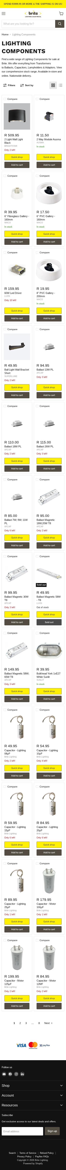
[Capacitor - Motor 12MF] (49, 957)
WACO (7, 222)
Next (47, 1023)
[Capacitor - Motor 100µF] (49, 881)
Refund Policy (47, 1153)
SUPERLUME (10, 376)
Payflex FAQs (42, 1156)
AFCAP (40, 373)
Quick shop (17, 157)
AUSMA (40, 142)
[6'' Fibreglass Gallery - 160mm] (17, 193)
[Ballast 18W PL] (17, 423)
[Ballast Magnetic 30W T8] (17, 574)
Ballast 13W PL (45, 369)
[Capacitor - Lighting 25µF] (17, 881)
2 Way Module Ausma (49, 139)
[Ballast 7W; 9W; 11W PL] (17, 497)
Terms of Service (27, 1153)
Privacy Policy (24, 1156)
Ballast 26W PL (45, 446)
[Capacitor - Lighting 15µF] (17, 804)
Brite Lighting (10, 757)
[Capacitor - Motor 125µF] (17, 957)
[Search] (59, 24)
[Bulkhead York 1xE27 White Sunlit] (49, 650)
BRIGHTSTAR (10, 146)
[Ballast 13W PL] (49, 346)
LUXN (7, 296)
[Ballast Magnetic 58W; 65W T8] (17, 650)
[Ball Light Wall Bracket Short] (17, 346)
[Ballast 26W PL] (49, 423)
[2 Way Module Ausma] (49, 116)
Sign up (52, 1131)
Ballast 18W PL (12, 446)
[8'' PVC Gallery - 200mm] (49, 270)
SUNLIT (40, 680)
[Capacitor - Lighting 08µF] (17, 727)
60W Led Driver (13, 293)
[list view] (60, 85)
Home (5, 34)
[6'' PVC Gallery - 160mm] (49, 193)
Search (12, 1153)
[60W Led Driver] (17, 270)
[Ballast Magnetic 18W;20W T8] (49, 497)
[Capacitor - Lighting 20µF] (49, 804)
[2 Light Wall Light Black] (17, 116)
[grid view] (53, 85)
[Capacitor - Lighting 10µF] (49, 727)
